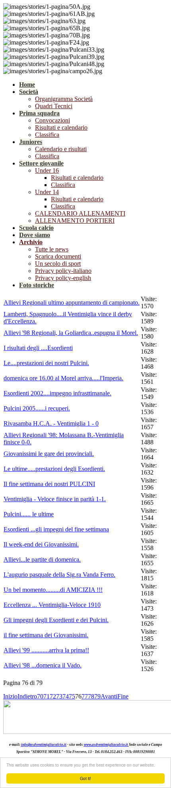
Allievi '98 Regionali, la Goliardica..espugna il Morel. (71, 332)
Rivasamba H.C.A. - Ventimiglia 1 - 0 (51, 423)
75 (72, 696)
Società (28, 91)
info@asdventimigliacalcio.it (43, 745)
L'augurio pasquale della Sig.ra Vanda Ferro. (59, 574)
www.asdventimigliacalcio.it (106, 745)
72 (53, 696)
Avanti (109, 696)
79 (97, 696)
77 (85, 696)
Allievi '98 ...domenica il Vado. (43, 665)
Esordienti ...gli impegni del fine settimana (56, 529)
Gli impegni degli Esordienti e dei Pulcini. (56, 620)
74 (65, 696)
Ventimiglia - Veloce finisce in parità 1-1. (55, 499)
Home (27, 84)
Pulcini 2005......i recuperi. (37, 408)
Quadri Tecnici (53, 106)
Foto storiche (36, 285)
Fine (122, 696)
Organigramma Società (64, 98)
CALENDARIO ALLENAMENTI (80, 213)
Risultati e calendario (61, 127)
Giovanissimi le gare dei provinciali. (49, 453)
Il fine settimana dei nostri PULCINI (49, 484)
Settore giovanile (41, 163)
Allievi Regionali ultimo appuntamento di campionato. (72, 302)
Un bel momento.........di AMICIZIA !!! (53, 589)
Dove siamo (34, 235)
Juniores (30, 141)
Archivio (31, 242)
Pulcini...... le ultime (29, 514)
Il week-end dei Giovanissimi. (41, 544)
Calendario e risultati (61, 149)
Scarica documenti (58, 256)
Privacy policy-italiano (63, 270)
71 (46, 696)
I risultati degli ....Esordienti (38, 347)
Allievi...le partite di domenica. (42, 559)
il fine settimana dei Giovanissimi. (46, 635)
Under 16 (47, 170)
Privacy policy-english (63, 277)
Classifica (47, 134)
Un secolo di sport (58, 263)
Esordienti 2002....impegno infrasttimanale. (57, 393)
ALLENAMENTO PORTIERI (75, 220)
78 (91, 696)
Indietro (27, 696)
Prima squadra (39, 113)
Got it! (85, 778)
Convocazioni (52, 120)
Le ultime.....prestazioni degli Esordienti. (54, 468)
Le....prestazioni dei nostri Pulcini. (46, 363)
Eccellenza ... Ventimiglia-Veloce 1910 (52, 604)
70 (40, 696)
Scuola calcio (36, 227)
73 (59, 696)
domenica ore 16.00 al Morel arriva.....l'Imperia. (63, 378)
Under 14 (47, 192)
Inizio (10, 696)
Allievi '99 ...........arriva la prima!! (46, 650)
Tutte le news (51, 249)
